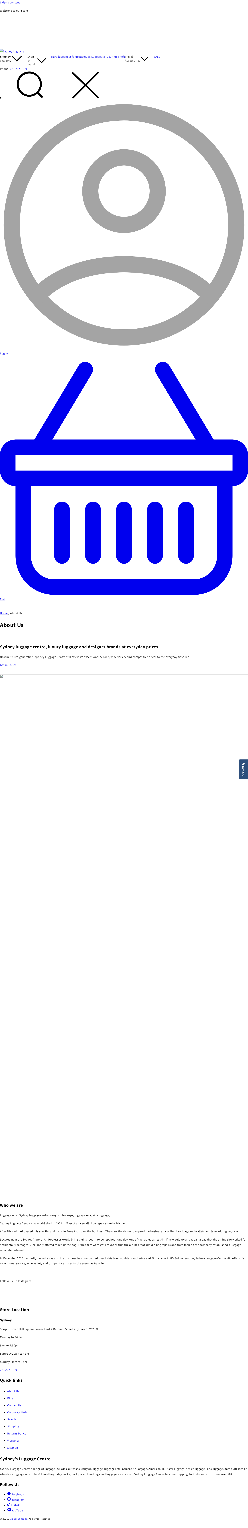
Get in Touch (8, 665)
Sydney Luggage (18, 1518)
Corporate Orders (18, 1412)
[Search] (124, 86)
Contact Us (14, 1405)
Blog (10, 1398)
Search (11, 1419)
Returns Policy (16, 1433)
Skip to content (10, 2)
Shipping (13, 1426)
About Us (13, 1391)
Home (4, 613)
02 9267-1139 (18, 69)
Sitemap (12, 1448)
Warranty (13, 1440)
